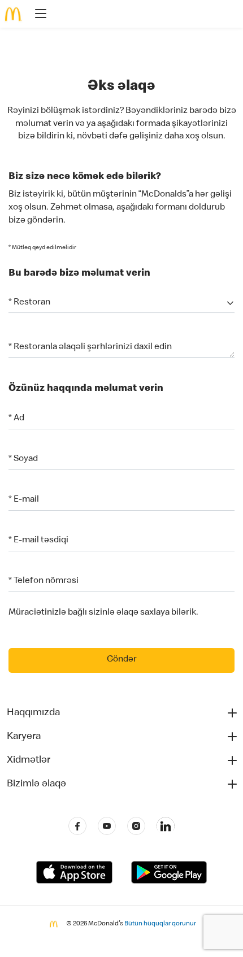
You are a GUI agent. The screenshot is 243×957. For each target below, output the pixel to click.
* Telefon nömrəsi (43, 581)
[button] (121, 303)
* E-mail (23, 499)
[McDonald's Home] (13, 14)
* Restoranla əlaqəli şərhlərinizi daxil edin (90, 347)
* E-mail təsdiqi (38, 540)
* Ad (16, 418)
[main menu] (37, 15)
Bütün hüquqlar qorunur (160, 924)
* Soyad (23, 459)
